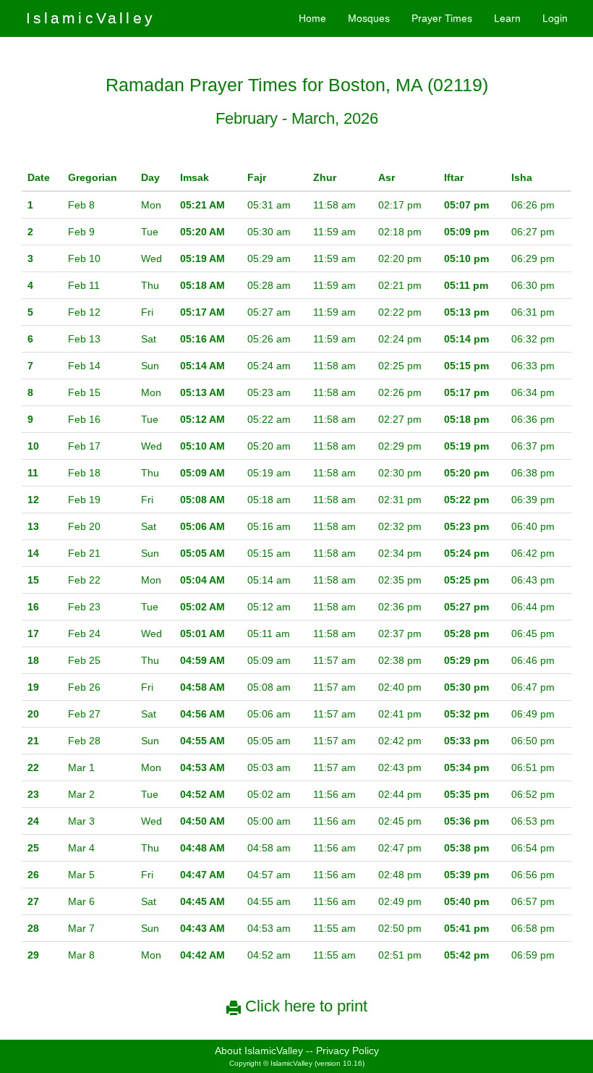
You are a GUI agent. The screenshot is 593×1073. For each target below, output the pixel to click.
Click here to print (304, 1006)
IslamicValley (91, 17)
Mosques (369, 18)
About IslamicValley (259, 1050)
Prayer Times (441, 18)
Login (555, 18)
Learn (507, 18)
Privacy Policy (347, 1050)
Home (312, 18)
